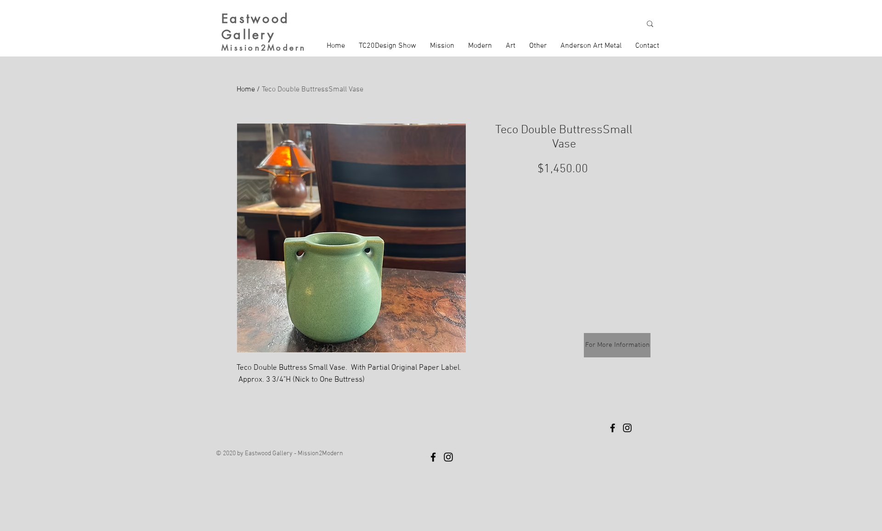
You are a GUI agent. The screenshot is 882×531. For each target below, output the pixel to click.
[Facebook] (612, 428)
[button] (442, 46)
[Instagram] (627, 428)
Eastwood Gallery (255, 27)
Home (246, 89)
